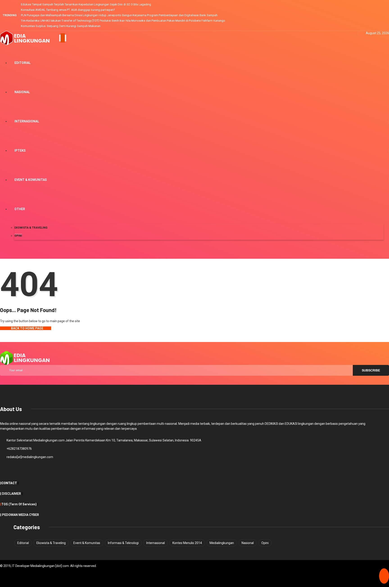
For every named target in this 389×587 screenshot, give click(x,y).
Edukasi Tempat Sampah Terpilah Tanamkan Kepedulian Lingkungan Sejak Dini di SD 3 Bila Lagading (86, 4)
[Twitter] (347, 33)
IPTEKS (20, 150)
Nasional (22, 92)
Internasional (26, 121)
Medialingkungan (222, 543)
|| (0, 504)
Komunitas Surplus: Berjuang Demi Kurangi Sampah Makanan (60, 26)
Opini (18, 235)
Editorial (22, 63)
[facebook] (342, 33)
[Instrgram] (353, 33)
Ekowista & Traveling (30, 227)
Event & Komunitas (30, 180)
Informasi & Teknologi (123, 543)
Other (19, 209)
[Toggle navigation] (62, 38)
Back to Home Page (26, 328)
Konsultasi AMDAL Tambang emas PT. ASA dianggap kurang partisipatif (68, 9)
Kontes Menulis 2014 (187, 543)
